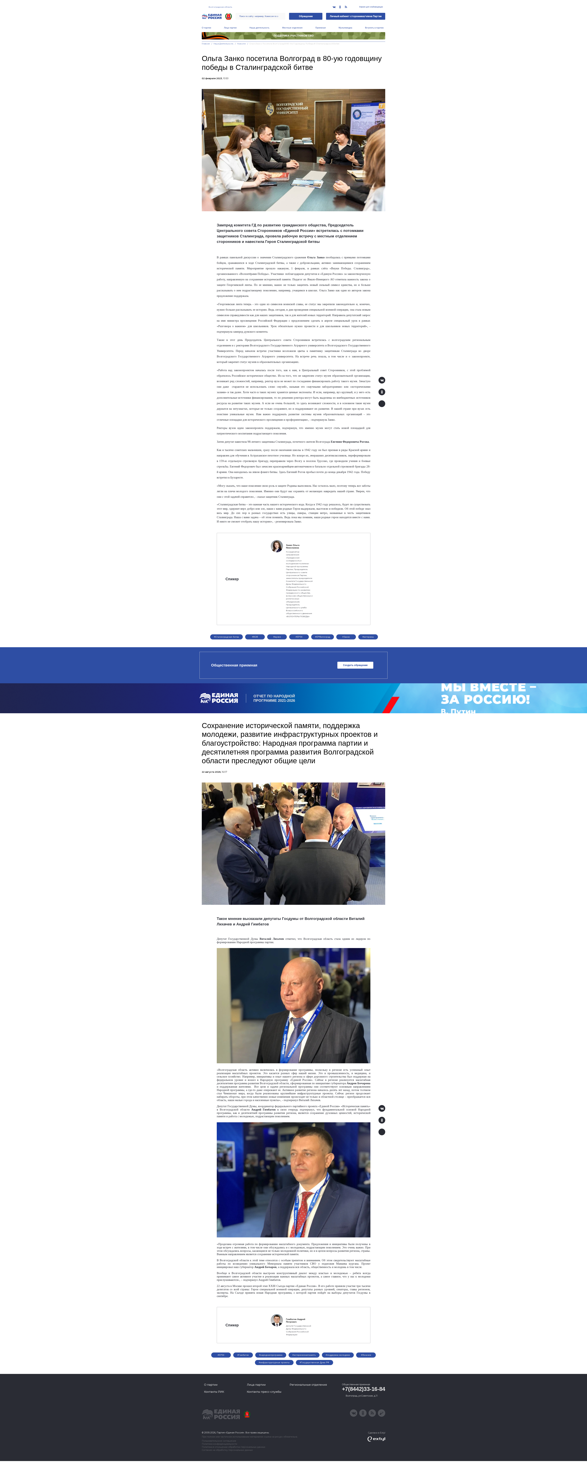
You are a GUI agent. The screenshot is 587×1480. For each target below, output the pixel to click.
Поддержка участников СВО (294, 35)
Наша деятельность (259, 27)
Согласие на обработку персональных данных (227, 1450)
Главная (206, 43)
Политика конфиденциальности (219, 1444)
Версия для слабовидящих (371, 7)
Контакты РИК (214, 1391)
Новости (241, 43)
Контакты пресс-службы (264, 1391)
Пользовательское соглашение (219, 1441)
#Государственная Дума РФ (314, 1362)
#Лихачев (366, 1355)
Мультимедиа (345, 27)
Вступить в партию (374, 27)
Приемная (320, 27)
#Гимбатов (243, 1355)
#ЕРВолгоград (322, 637)
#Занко (346, 637)
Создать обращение (355, 665)
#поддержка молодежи (338, 1355)
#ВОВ (255, 637)
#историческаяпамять (304, 1355)
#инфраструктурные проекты (274, 1362)
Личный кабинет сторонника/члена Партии (356, 16)
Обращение (306, 16)
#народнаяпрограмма (270, 1355)
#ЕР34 (299, 637)
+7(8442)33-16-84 (363, 1389)
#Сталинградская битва (226, 637)
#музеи (277, 637)
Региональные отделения (308, 1384)
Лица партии (230, 27)
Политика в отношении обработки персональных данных (233, 1447)
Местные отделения (292, 27)
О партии (206, 27)
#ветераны (368, 637)
